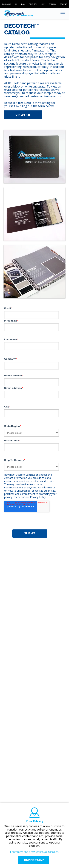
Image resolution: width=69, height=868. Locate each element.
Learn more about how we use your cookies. (34, 851)
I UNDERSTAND (34, 860)
